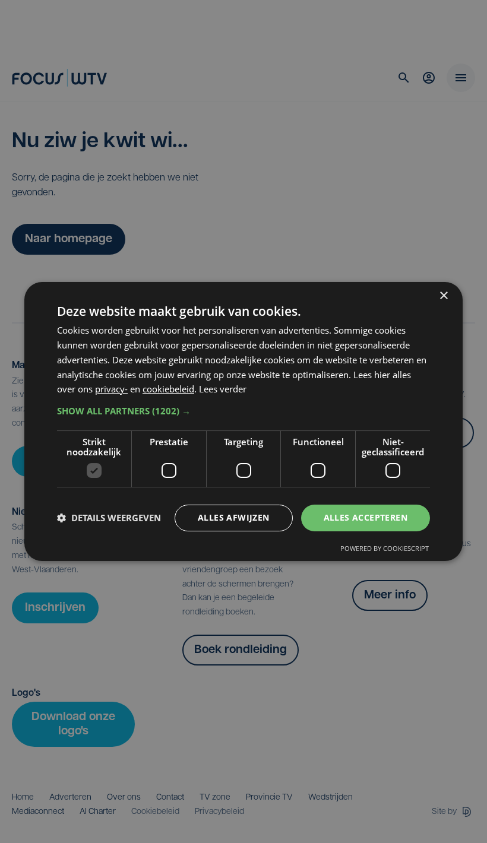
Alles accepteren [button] (365, 517)
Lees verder (222, 389)
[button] (243, 410)
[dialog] (243, 421)
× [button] (443, 295)
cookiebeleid (168, 389)
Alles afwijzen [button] (234, 517)
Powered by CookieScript (384, 548)
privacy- (111, 389)
